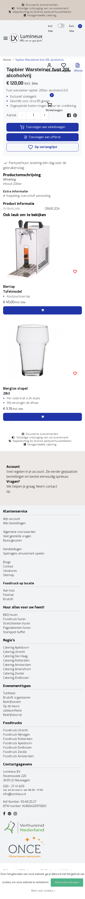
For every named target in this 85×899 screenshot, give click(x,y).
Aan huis (9, 591)
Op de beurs (11, 706)
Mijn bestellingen (14, 523)
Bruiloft (8, 599)
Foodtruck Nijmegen (16, 735)
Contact (8, 566)
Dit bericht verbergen (67, 882)
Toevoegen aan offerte (44, 137)
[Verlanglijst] (63, 66)
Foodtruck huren (14, 619)
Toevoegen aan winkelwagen (45, 127)
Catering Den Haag (15, 656)
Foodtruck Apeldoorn (17, 743)
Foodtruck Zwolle (15, 752)
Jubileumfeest (12, 711)
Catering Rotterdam (16, 661)
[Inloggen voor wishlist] (75, 271)
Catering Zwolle (13, 673)
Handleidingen (12, 549)
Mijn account (11, 519)
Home (7, 60)
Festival (8, 595)
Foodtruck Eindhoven (17, 748)
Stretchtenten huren (16, 623)
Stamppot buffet (14, 632)
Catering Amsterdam (17, 665)
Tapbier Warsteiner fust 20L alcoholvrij (39, 60)
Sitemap (8, 575)
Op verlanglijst (45, 147)
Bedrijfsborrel (12, 715)
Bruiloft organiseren (16, 698)
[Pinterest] (75, 115)
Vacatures (10, 571)
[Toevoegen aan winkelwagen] (42, 310)
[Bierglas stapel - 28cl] (42, 350)
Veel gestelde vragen (17, 536)
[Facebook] (69, 115)
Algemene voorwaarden (19, 532)
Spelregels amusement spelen (23, 553)
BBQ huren (10, 615)
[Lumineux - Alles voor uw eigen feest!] (26, 38)
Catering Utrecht (14, 652)
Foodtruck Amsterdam (18, 756)
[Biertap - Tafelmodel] (42, 248)
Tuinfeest (9, 693)
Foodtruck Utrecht (15, 730)
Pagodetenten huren (17, 628)
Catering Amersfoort (17, 669)
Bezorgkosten (12, 541)
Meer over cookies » (43, 890)
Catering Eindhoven (16, 678)
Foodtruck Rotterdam (17, 739)
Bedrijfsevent (12, 702)
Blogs (7, 562)
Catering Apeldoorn (16, 648)
